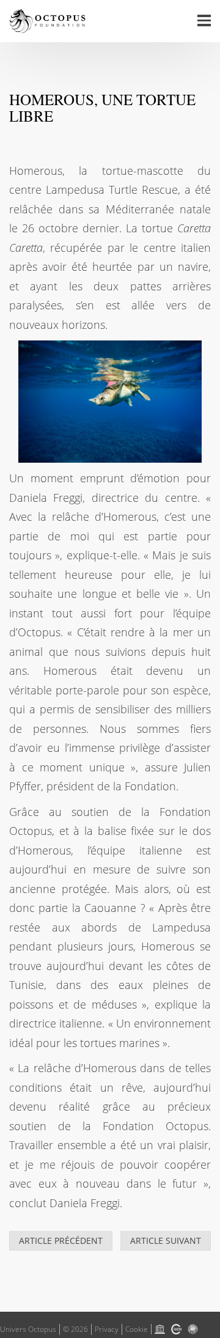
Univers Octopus (28, 1329)
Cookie (136, 1329)
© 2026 (75, 1329)
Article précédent (61, 1240)
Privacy (107, 1329)
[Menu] (204, 21)
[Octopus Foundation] (47, 21)
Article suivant (165, 1240)
